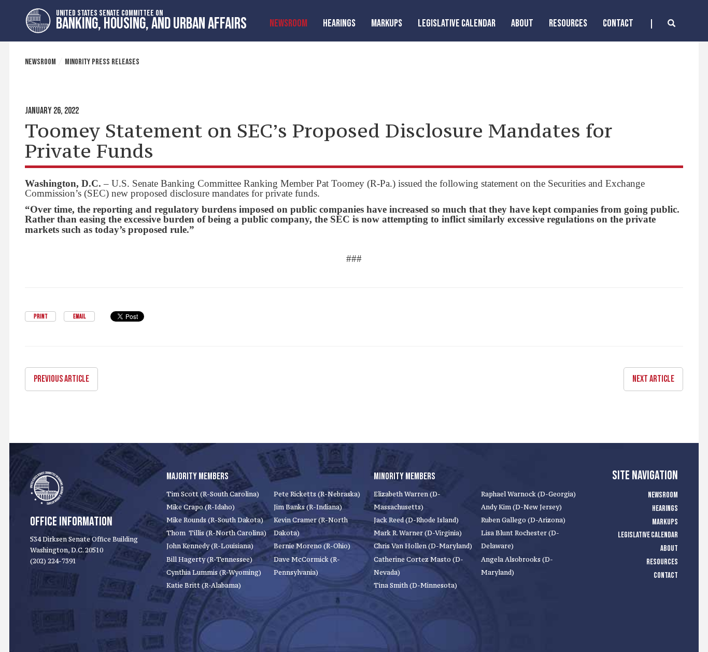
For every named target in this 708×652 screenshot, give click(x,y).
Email (79, 317)
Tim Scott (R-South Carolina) (212, 494)
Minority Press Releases (102, 62)
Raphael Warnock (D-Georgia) (528, 494)
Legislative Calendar (456, 23)
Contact (618, 23)
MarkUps (386, 23)
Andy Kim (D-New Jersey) (521, 507)
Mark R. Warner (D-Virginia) (418, 533)
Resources (568, 23)
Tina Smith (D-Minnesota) (415, 585)
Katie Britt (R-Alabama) (203, 585)
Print (41, 317)
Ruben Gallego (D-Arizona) (523, 520)
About (522, 23)
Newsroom (288, 23)
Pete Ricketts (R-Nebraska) (317, 494)
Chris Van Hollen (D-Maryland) (423, 546)
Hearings (339, 23)
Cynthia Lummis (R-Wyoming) (213, 572)
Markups (665, 522)
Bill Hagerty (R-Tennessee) (209, 559)
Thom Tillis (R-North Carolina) (216, 533)
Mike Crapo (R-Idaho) (200, 507)
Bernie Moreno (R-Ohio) (312, 546)
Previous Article (61, 378)
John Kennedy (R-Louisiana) (209, 546)
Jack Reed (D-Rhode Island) (416, 520)
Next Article (653, 378)
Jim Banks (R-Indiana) (308, 507)
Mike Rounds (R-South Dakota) (214, 520)
